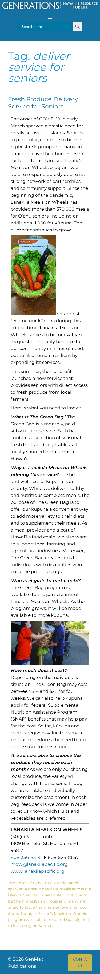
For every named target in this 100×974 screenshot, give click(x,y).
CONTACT (80, 962)
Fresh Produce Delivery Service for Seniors (43, 103)
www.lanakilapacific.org (38, 871)
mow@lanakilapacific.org (39, 864)
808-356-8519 (25, 857)
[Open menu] (50, 17)
